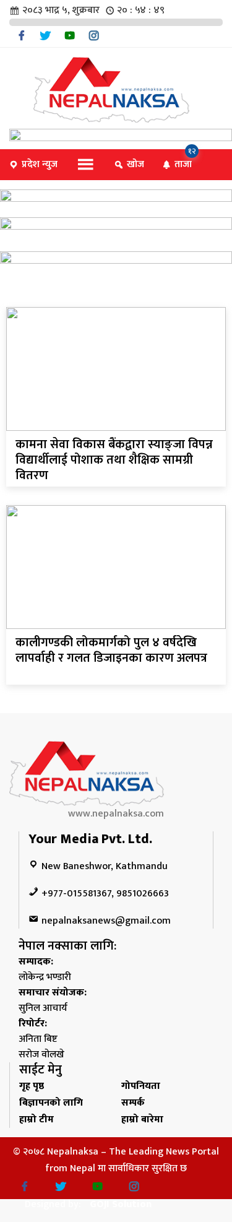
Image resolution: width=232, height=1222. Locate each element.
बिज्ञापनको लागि (51, 1102)
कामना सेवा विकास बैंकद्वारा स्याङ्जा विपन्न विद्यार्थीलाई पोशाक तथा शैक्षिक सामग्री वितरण (114, 460)
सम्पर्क (133, 1102)
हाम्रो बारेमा (142, 1119)
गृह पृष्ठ (31, 1086)
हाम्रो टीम (36, 1119)
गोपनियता (140, 1086)
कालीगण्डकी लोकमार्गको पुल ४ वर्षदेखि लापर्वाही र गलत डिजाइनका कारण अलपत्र (111, 650)
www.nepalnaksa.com (116, 813)
